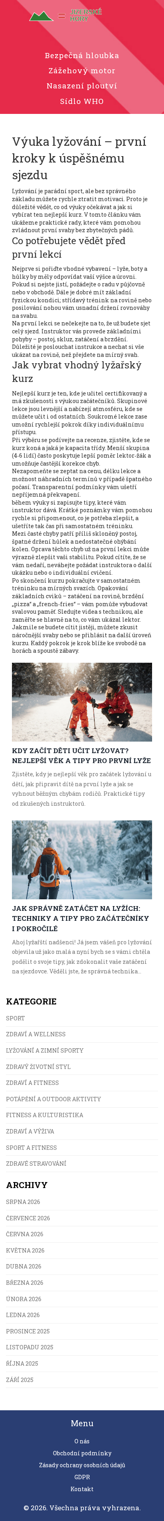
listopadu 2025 (29, 1347)
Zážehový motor (82, 70)
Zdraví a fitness (32, 1082)
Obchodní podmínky (82, 1453)
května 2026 (25, 1250)
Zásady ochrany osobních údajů (82, 1465)
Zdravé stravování (36, 1163)
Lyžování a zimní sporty (45, 1050)
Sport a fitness (31, 1147)
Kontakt (82, 1489)
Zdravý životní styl (38, 1067)
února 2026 (23, 1299)
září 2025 (19, 1380)
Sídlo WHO (82, 101)
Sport (15, 1018)
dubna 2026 (23, 1266)
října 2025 (22, 1363)
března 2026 (24, 1282)
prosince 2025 (28, 1331)
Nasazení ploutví (82, 85)
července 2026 (28, 1218)
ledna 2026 (23, 1315)
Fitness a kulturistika (44, 1115)
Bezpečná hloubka (82, 55)
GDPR (82, 1477)
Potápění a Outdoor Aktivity (53, 1099)
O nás (82, 1441)
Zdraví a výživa (30, 1131)
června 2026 (24, 1234)
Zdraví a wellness (36, 1034)
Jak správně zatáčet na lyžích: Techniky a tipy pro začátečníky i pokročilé (80, 918)
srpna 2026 (23, 1202)
